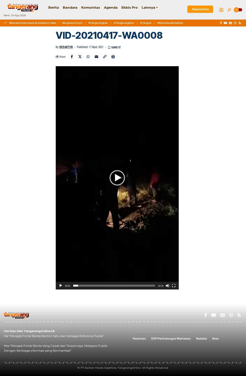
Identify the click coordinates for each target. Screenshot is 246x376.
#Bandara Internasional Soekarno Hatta (32, 22)
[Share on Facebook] (72, 56)
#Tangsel (145, 22)
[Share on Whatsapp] (88, 56)
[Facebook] (221, 23)
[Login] (221, 9)
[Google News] (230, 23)
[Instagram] (235, 23)
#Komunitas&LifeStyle (170, 22)
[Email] (96, 56)
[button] (229, 9)
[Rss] (239, 23)
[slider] (114, 286)
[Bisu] (168, 286)
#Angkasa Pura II (72, 22)
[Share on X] (80, 56)
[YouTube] (225, 23)
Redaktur (66, 47)
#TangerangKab (98, 22)
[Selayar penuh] (174, 286)
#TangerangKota (124, 22)
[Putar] (61, 286)
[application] (117, 177)
